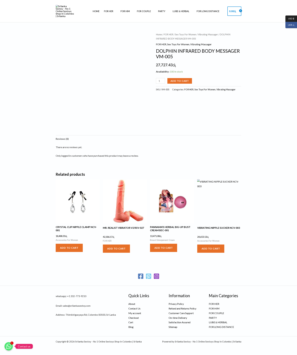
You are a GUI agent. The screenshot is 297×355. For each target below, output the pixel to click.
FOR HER (108, 11)
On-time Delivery (178, 317)
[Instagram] (156, 276)
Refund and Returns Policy (182, 308)
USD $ (289, 18)
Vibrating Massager (208, 34)
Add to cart (179, 80)
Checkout (133, 317)
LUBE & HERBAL (181, 11)
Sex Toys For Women (185, 34)
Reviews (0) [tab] (62, 138)
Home (96, 11)
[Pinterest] (149, 276)
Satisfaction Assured (179, 322)
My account (134, 313)
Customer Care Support (181, 313)
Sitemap (173, 326)
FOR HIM (125, 11)
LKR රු (289, 25)
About (131, 303)
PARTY (161, 11)
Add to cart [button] (69, 247)
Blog (130, 326)
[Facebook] (141, 276)
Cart (130, 322)
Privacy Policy (176, 303)
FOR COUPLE (144, 11)
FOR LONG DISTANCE (208, 11)
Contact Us (134, 308)
